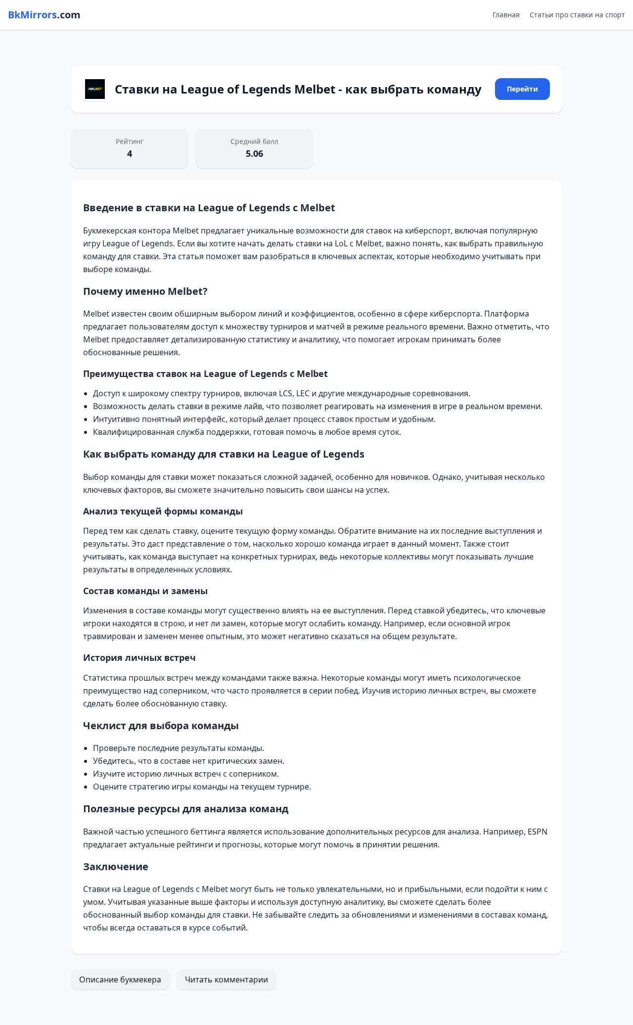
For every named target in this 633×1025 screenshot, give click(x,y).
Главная (506, 14)
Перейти (522, 88)
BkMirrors (44, 14)
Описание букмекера (120, 979)
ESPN (537, 831)
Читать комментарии (226, 979)
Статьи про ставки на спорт (577, 14)
